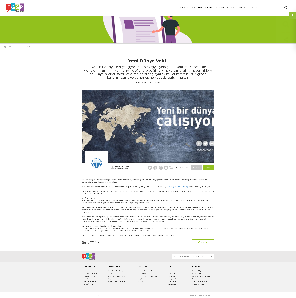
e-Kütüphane (173, 284)
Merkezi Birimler (90, 281)
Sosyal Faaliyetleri (114, 279)
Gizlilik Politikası (198, 279)
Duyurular (171, 273)
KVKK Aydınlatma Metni (201, 276)
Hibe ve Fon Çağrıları (146, 271)
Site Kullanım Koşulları (200, 281)
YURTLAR (242, 8)
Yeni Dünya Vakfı (24, 47)
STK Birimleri (88, 284)
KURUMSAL (184, 8)
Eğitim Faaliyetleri (114, 273)
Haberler (171, 271)
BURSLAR (254, 8)
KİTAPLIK (220, 8)
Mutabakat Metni (90, 273)
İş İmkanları (142, 281)
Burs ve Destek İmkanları (147, 276)
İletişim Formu (197, 273)
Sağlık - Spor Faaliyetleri (117, 281)
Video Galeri (172, 281)
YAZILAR (231, 8)
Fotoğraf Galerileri (174, 279)
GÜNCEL (208, 8)
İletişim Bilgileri (197, 271)
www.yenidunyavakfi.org (178, 187)
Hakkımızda (88, 271)
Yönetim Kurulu (89, 276)
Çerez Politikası (198, 284)
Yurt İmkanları (143, 273)
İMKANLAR (143, 267)
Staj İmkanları (143, 279)
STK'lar (11, 47)
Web (208, 168)
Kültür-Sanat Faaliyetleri (117, 276)
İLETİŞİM (196, 267)
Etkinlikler (171, 276)
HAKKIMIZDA (89, 267)
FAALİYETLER (114, 267)
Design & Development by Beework (202, 295)
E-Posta (196, 168)
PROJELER (197, 8)
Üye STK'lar (88, 279)
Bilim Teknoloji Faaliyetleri (117, 271)
